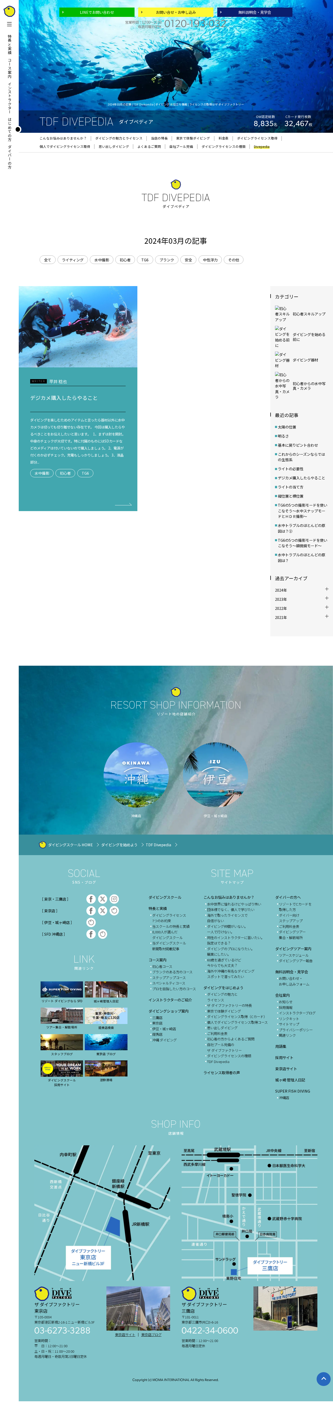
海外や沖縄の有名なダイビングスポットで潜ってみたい (230, 973)
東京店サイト (286, 1068)
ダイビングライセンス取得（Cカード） (237, 1016)
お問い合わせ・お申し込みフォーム (294, 981)
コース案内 (9, 68)
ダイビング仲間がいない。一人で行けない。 (227, 929)
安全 (188, 259)
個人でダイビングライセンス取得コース (237, 1022)
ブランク (166, 259)
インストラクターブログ (297, 1012)
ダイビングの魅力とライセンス (222, 997)
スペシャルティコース (168, 983)
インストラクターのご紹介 (170, 999)
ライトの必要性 (290, 468)
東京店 (157, 1023)
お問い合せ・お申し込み (176, 12)
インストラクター (9, 98)
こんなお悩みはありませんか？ (228, 897)
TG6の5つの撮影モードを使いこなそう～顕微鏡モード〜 (302, 543)
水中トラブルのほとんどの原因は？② (301, 528)
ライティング (73, 259)
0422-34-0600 (210, 1331)
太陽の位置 (289, 427)
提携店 (157, 1034)
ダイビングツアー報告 (295, 960)
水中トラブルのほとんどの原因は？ (301, 557)
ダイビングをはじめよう (223, 987)
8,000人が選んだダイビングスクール (167, 934)
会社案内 (282, 995)
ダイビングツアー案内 (293, 948)
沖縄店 (284, 1097)
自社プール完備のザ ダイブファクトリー (224, 1047)
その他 (233, 259)
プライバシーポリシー (296, 1029)
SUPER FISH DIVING (292, 1091)
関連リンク (287, 1035)
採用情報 (285, 1007)
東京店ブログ (151, 1334)
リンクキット (289, 1018)
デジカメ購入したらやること (301, 477)
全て (47, 259)
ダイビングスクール (165, 897)
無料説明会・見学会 (254, 12)
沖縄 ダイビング (164, 1039)
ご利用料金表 (217, 1033)
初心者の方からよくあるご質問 (230, 1038)
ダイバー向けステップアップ (291, 918)
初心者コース (162, 966)
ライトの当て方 (290, 487)
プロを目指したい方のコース (174, 988)
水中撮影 (101, 259)
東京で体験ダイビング (224, 1011)
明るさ (283, 436)
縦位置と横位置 (290, 496)
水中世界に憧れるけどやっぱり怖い (234, 904)
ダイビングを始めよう (119, 844)
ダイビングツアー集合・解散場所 (292, 934)
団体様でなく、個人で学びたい (230, 909)
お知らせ (285, 1001)
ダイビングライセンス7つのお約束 (169, 918)
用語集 (280, 1046)
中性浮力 (210, 259)
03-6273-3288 (62, 1331)
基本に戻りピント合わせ (298, 445)
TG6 (145, 259)
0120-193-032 (195, 24)
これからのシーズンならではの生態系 (301, 457)
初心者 (125, 259)
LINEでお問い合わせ (97, 12)
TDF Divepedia (158, 844)
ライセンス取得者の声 (221, 1072)
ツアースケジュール (294, 955)
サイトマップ (289, 1024)
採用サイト (284, 1057)
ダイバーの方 (9, 157)
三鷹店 (157, 1017)
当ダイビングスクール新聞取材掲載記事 (169, 945)
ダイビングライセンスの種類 (229, 1055)
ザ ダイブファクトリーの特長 (229, 1005)
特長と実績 (9, 45)
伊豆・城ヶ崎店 (164, 1028)
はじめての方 (9, 129)
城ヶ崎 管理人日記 (290, 1079)
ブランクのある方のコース (172, 971)
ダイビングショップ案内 (169, 1011)
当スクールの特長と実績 (170, 926)
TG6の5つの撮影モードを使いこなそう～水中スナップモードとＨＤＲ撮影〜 (302, 510)
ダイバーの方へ (288, 897)
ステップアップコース (169, 977)
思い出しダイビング (222, 1027)
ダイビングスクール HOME (70, 844)
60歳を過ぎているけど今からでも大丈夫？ (224, 962)
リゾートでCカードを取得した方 (295, 906)
